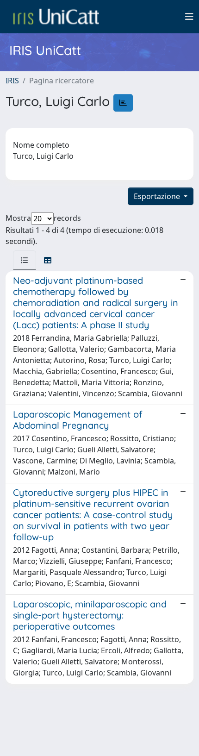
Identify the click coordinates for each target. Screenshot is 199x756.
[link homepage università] (56, 17)
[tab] (24, 260)
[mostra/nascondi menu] (189, 16)
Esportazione (158, 196)
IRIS (12, 80)
